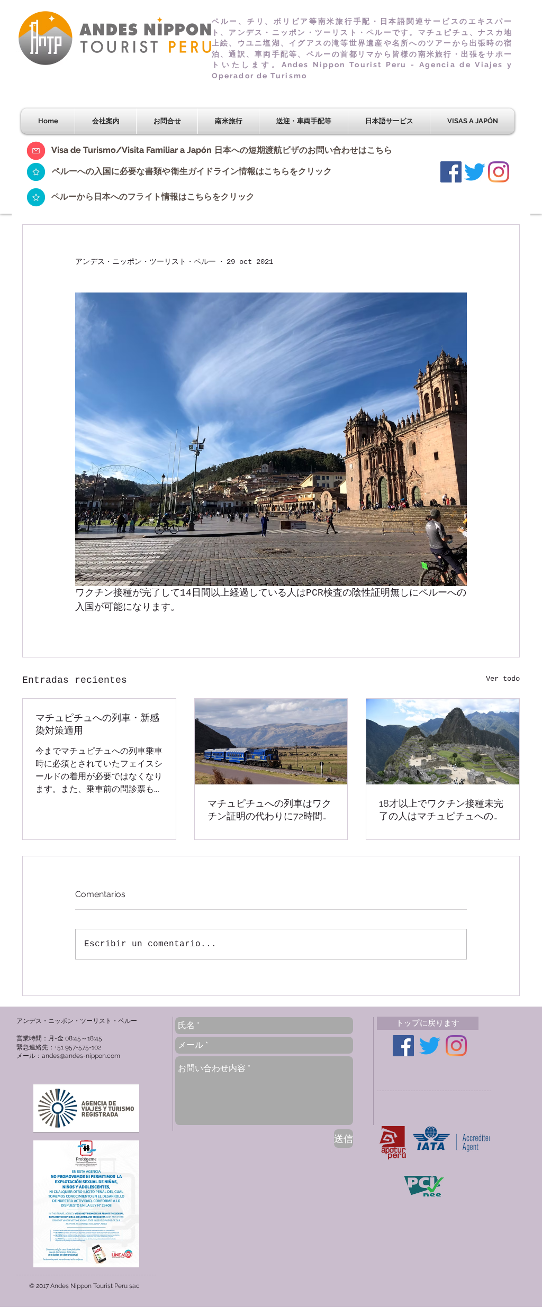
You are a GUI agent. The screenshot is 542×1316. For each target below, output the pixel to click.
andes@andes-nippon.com (81, 1055)
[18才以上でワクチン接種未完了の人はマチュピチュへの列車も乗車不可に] (442, 741)
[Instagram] (498, 171)
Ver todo (503, 678)
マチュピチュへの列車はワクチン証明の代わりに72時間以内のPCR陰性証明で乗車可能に (269, 810)
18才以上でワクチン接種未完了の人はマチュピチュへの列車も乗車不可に (441, 810)
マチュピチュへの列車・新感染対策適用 (97, 724)
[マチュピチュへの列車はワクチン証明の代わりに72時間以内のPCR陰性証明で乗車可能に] (271, 741)
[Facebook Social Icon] (451, 171)
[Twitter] (474, 171)
